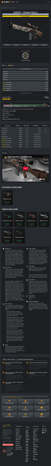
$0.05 (21, 130)
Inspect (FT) (25, 44)
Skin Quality (7, 125)
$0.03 (21, 132)
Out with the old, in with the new (13, 119)
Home (2, 7)
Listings (27, 125)
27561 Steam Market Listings (25, 69)
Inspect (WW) (34, 44)
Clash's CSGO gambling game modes (14, 397)
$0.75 (21, 128)
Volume (45, 125)
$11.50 (20, 138)
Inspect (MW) (16, 44)
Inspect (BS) (44, 44)
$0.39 (21, 142)
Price (19, 125)
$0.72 (21, 144)
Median (36, 125)
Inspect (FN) (7, 44)
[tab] (4, 65)
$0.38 (21, 146)
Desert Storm (30, 12)
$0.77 (21, 140)
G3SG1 (6, 7)
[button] (13, 2)
